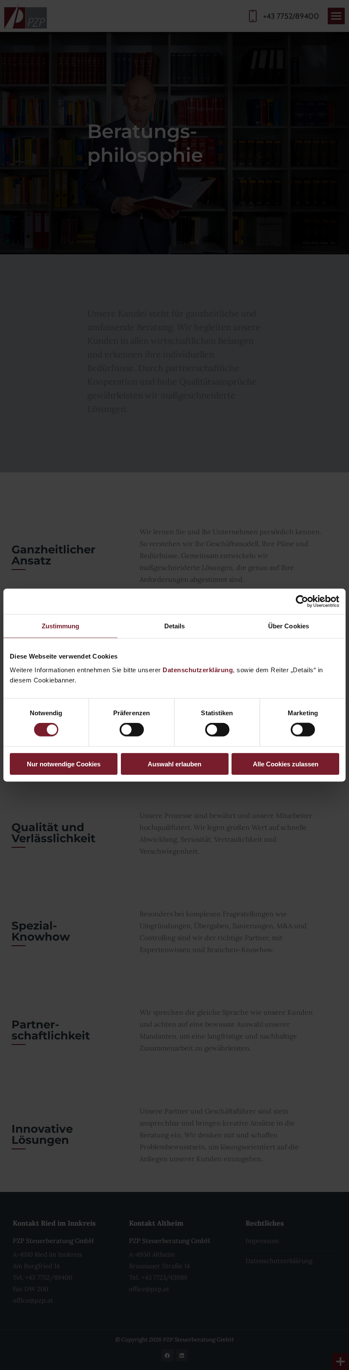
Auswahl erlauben (174, 763)
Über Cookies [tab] (288, 626)
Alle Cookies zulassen (285, 763)
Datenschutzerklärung (198, 669)
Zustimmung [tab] (61, 626)
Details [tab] (174, 626)
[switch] (132, 730)
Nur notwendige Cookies (63, 763)
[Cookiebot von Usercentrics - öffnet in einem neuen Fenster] (302, 601)
